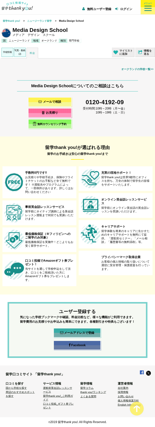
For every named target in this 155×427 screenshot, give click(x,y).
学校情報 (7, 52)
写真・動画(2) (19, 52)
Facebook (78, 345)
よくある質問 (88, 396)
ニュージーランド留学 (39, 20)
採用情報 (123, 392)
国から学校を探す (16, 387)
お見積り (52, 112)
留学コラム (87, 387)
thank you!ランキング (93, 392)
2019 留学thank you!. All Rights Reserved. (78, 422)
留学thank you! (11, 20)
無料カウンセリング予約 (52, 124)
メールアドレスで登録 (79, 332)
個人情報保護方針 (128, 400)
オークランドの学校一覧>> (137, 69)
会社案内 (123, 387)
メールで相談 (52, 101)
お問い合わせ (126, 396)
